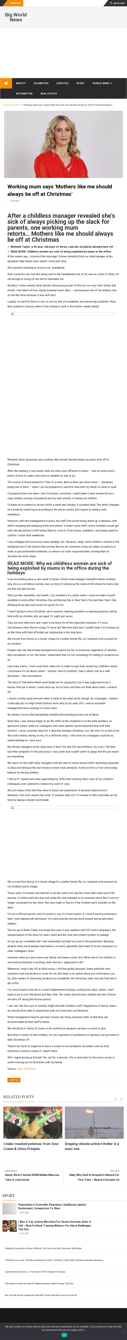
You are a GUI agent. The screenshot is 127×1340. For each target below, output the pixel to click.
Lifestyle (62, 83)
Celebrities (41, 83)
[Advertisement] (63, 53)
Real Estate (49, 93)
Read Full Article (26, 1068)
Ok (64, 1335)
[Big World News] (6, 83)
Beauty (21, 83)
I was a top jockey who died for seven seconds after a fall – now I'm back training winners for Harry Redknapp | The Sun (55, 1225)
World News (101, 83)
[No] (123, 1331)
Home (6, 104)
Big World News (16, 17)
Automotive (24, 93)
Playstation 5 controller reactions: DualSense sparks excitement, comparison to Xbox (52, 1206)
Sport (81, 83)
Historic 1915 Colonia (35, 3)
